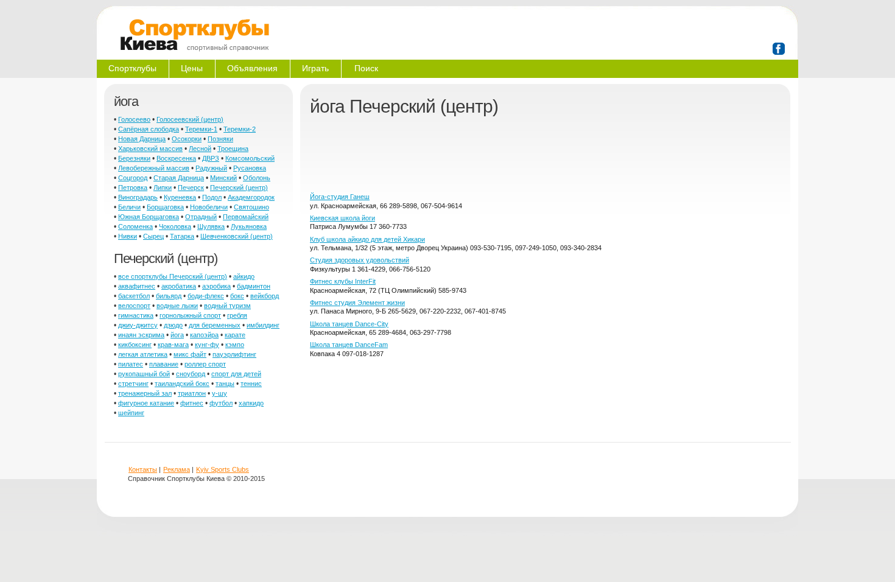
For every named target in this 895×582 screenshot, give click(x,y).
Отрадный (201, 216)
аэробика (216, 286)
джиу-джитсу (138, 325)
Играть (315, 68)
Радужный (211, 168)
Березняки (134, 158)
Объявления (252, 68)
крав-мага (173, 344)
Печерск (191, 187)
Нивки (127, 236)
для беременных (214, 325)
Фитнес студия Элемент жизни (357, 302)
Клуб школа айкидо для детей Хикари (367, 239)
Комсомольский (250, 158)
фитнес (191, 403)
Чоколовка (175, 226)
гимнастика (135, 315)
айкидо (243, 276)
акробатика (178, 286)
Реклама (176, 469)
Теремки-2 (239, 129)
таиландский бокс (182, 383)
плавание (163, 364)
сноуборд (190, 373)
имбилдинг (263, 325)
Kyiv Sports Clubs (222, 469)
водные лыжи (177, 305)
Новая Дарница (142, 138)
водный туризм (227, 305)
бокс (237, 296)
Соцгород (132, 177)
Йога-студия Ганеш (340, 196)
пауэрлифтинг (234, 354)
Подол (212, 197)
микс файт (190, 354)
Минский (223, 177)
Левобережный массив (153, 168)
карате (235, 334)
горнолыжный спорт (190, 315)
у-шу (219, 393)
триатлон (192, 393)
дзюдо (173, 325)
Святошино (251, 207)
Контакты (142, 469)
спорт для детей (236, 373)
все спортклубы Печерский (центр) (172, 276)
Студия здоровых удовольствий (359, 260)
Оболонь (256, 177)
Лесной (200, 148)
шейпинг (131, 412)
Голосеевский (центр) (189, 119)
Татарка (182, 236)
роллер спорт (205, 364)
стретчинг (133, 383)
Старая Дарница (178, 177)
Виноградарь (138, 197)
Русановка (249, 168)
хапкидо (251, 403)
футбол (221, 403)
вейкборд (264, 296)
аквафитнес (136, 286)
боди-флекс (206, 296)
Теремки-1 (201, 129)
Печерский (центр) (239, 187)
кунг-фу (207, 344)
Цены (192, 68)
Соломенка (135, 226)
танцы (225, 383)
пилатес (130, 364)
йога (177, 334)
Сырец (153, 236)
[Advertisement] (531, 158)
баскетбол (134, 296)
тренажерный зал (145, 393)
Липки (162, 187)
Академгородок (251, 197)
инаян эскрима (141, 334)
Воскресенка (176, 158)
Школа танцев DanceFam (349, 344)
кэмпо (234, 344)
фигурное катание (146, 403)
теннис (251, 383)
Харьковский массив (150, 148)
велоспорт (134, 305)
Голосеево (134, 119)
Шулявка (211, 226)
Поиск (366, 68)
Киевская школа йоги (342, 218)
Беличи (129, 207)
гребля (237, 315)
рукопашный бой (144, 373)
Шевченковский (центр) (236, 236)
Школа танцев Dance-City (349, 324)
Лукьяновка (249, 226)
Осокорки (187, 138)
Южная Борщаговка (148, 216)
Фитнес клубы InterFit (343, 281)
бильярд (168, 296)
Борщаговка (165, 207)
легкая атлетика (142, 354)
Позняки (220, 138)
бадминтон (253, 286)
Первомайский (245, 216)
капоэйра (204, 334)
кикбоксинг (135, 344)
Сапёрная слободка (148, 129)
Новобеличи (209, 207)
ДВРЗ (210, 158)
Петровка (132, 187)
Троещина (232, 148)
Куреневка (180, 197)
